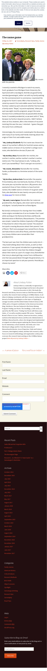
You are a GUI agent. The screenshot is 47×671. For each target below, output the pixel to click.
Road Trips (7, 601)
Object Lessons (9, 584)
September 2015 (9, 519)
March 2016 (8, 526)
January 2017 (8, 547)
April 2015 (7, 516)
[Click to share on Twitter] (12, 273)
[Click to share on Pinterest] (16, 273)
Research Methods (10, 577)
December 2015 (9, 475)
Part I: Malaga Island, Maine (13, 451)
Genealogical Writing (11, 591)
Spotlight (7, 587)
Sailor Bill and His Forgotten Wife (15, 444)
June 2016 (7, 530)
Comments (9, 624)
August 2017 (8, 503)
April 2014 (7, 482)
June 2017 (7, 550)
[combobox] (22, 428)
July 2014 (7, 486)
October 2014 (8, 472)
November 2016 (9, 540)
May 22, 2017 (8, 41)
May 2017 (7, 499)
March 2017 (8, 496)
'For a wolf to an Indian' (33, 350)
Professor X (8, 448)
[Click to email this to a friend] (4, 273)
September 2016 (9, 536)
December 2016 (9, 543)
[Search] (41, 429)
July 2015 (7, 492)
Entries (8, 621)
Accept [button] (19, 23)
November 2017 (9, 553)
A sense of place (10, 350)
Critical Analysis (9, 574)
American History (9, 570)
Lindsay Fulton (8, 44)
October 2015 (8, 523)
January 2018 (8, 506)
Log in (6, 617)
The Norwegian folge (11, 454)
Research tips (29, 41)
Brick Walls (7, 581)
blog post (8, 195)
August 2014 (8, 513)
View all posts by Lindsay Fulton (18, 338)
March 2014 (8, 509)
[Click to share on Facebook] (8, 273)
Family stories (39, 41)
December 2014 (9, 489)
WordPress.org (9, 628)
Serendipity (21, 41)
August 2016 (8, 533)
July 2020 (7, 479)
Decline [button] (28, 23)
